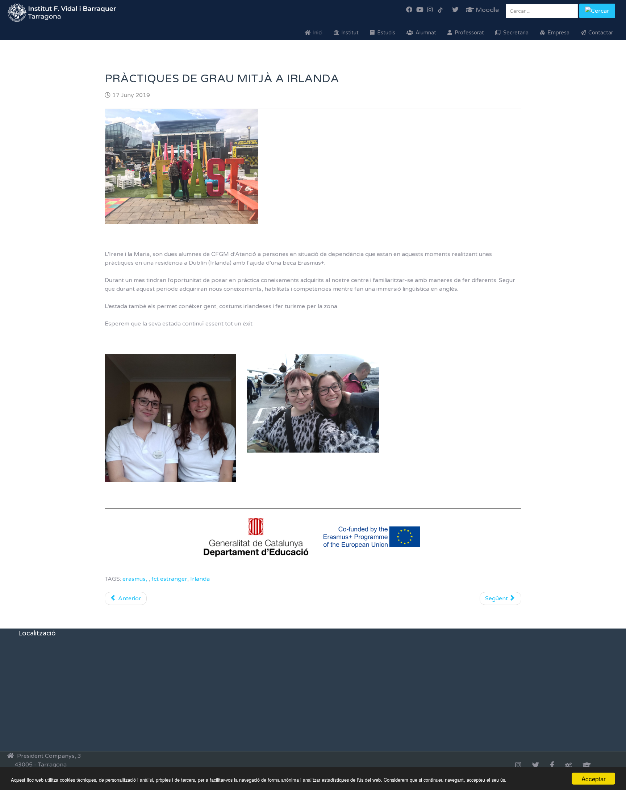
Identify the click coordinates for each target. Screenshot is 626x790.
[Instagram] (518, 766)
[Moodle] (587, 766)
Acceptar (593, 778)
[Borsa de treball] (568, 766)
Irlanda (200, 579)
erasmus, (135, 579)
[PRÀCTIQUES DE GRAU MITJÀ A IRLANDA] (201, 166)
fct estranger (169, 579)
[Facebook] (552, 766)
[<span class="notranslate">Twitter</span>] (536, 766)
